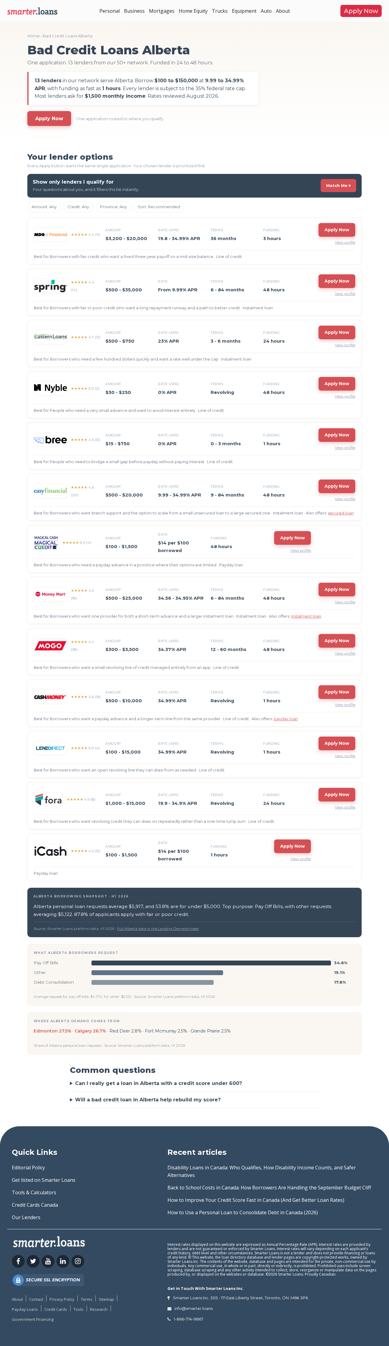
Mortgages (161, 11)
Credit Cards (55, 1309)
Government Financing (32, 1319)
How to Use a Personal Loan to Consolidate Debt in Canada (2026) (242, 1212)
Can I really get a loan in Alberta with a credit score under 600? (158, 1083)
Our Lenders (26, 1217)
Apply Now (361, 11)
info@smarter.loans (193, 1308)
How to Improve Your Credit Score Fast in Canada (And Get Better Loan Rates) (255, 1200)
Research (99, 1309)
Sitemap (106, 1299)
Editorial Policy (28, 1167)
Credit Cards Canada (35, 1205)
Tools (79, 1309)
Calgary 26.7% (90, 1031)
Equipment (244, 11)
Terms (86, 1299)
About (283, 11)
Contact (36, 1299)
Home (33, 35)
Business (134, 11)
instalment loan (306, 616)
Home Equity (193, 11)
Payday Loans (25, 1309)
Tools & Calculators (34, 1192)
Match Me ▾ (338, 185)
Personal (109, 11)
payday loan (286, 719)
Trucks (220, 11)
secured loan (341, 513)
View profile (345, 242)
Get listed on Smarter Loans (43, 1180)
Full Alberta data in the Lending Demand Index (158, 928)
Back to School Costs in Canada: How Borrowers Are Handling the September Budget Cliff (269, 1187)
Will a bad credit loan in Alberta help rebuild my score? (148, 1100)
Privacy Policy (62, 1299)
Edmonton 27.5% (52, 1031)
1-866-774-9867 (188, 1319)
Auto (266, 11)
